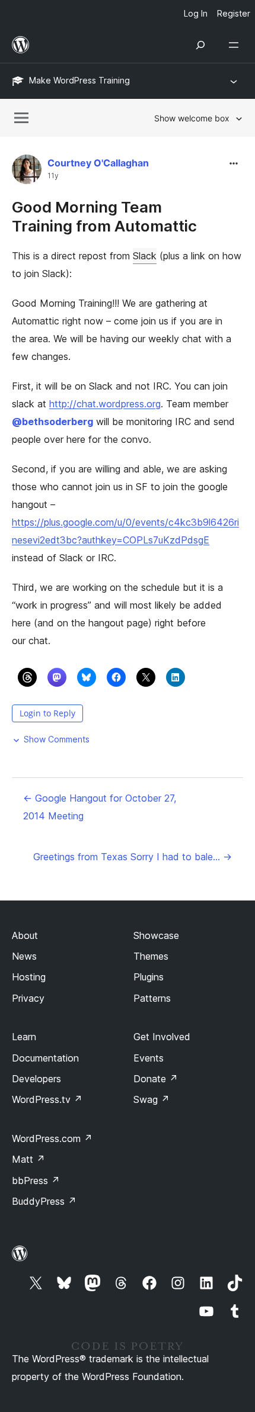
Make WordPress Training (79, 80)
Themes (150, 956)
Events (148, 1058)
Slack (145, 256)
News (24, 956)
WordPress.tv (47, 1099)
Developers (36, 1079)
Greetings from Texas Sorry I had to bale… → (132, 857)
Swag (151, 1099)
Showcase (156, 935)
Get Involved (161, 1037)
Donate (155, 1079)
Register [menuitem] (233, 13)
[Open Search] (200, 45)
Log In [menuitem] (196, 13)
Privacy (28, 998)
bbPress (36, 1180)
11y (53, 176)
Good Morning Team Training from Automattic (104, 216)
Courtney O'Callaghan (98, 163)
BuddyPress (44, 1201)
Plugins (148, 977)
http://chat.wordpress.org (105, 404)
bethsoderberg (52, 421)
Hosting (29, 977)
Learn (24, 1037)
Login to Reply (47, 713)
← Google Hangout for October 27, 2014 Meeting (99, 807)
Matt (28, 1159)
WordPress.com (52, 1138)
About (25, 935)
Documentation (45, 1058)
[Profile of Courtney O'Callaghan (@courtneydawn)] (27, 172)
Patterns (152, 998)
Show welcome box (192, 118)
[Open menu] (236, 45)
